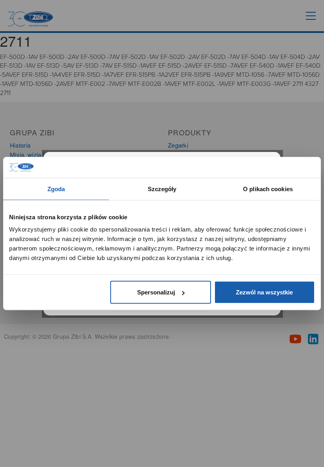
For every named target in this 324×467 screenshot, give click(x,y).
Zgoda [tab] (56, 188)
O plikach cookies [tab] (268, 188)
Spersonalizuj (156, 292)
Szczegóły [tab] (162, 188)
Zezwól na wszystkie (264, 292)
